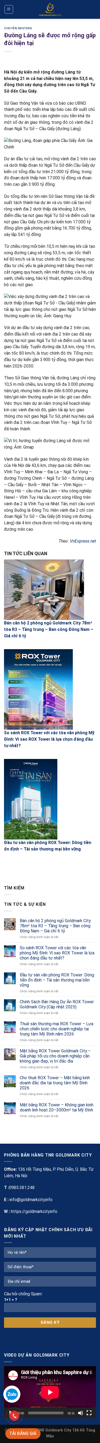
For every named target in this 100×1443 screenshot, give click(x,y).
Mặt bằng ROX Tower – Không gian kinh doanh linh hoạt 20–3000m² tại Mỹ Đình (56, 1107)
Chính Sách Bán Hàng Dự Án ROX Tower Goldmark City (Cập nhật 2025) (57, 1004)
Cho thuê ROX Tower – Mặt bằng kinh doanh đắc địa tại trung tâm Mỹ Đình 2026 (55, 1083)
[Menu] (9, 9)
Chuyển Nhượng (18, 28)
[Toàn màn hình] (89, 1413)
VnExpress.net (83, 541)
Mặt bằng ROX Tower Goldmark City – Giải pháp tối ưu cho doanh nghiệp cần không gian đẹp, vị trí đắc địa (55, 1056)
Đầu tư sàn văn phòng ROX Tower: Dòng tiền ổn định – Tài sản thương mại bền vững (57, 980)
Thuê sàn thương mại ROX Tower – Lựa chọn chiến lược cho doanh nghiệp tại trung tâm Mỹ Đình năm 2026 (56, 1029)
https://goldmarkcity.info (34, 1211)
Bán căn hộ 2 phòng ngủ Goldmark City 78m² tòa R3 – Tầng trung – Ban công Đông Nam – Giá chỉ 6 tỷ (48, 629)
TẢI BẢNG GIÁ (23, 1433)
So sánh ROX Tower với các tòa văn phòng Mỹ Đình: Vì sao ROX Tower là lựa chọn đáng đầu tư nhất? (49, 739)
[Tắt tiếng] (80, 1413)
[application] (50, 1392)
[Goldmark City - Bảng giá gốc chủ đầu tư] (50, 9)
